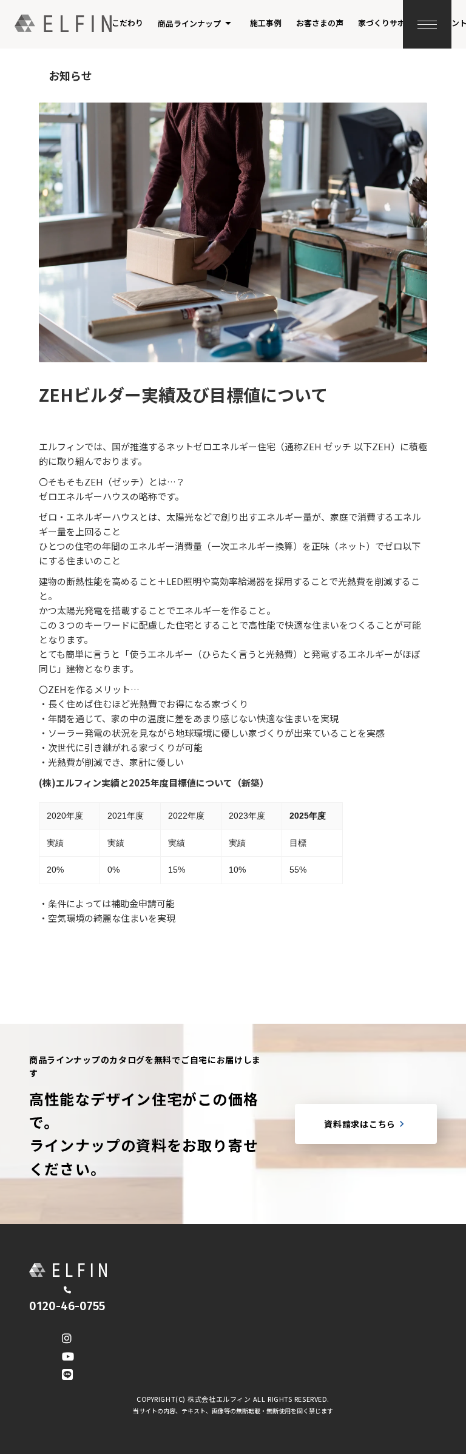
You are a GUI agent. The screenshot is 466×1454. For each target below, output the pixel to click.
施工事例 (266, 23)
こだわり (127, 23)
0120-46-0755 (67, 1306)
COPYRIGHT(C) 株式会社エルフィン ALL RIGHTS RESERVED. (233, 1399)
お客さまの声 (319, 23)
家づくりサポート (389, 23)
